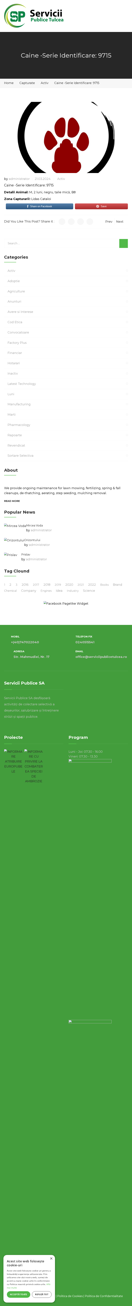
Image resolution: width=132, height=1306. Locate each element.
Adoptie (14, 281)
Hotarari (14, 363)
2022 (92, 585)
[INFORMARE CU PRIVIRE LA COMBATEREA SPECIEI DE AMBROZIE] (33, 766)
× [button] (51, 1258)
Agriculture (16, 291)
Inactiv (13, 373)
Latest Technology (22, 384)
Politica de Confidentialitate (104, 1296)
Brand (117, 585)
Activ (61, 179)
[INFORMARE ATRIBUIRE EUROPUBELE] (13, 761)
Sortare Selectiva (21, 456)
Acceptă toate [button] (18, 1294)
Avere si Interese (20, 312)
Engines (46, 590)
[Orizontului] (14, 540)
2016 (25, 585)
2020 (69, 585)
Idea (59, 591)
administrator (19, 179)
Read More (12, 501)
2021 (81, 584)
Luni (11, 394)
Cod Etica (15, 322)
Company (28, 591)
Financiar (15, 353)
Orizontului (32, 540)
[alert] (29, 1279)
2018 (46, 585)
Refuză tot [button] (41, 1294)
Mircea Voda (34, 525)
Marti (12, 414)
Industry (73, 590)
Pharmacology (19, 425)
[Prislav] (10, 555)
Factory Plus (17, 343)
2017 (36, 584)
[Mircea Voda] (15, 526)
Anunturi (14, 301)
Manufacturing (19, 404)
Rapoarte (15, 435)
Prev (108, 222)
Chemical (10, 590)
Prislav (25, 554)
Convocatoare (18, 332)
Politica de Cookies (70, 1296)
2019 (58, 584)
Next (119, 222)
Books (104, 584)
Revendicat (16, 445)
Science (89, 591)
